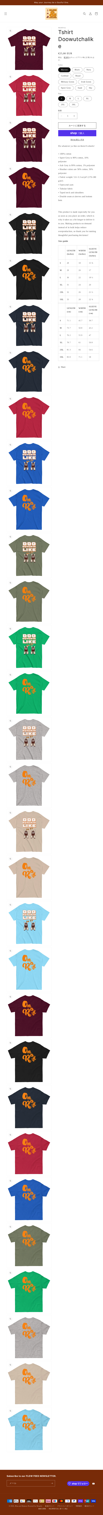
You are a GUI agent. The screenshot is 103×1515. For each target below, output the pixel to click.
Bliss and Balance (21, 1506)
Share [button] (63, 367)
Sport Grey (66, 88)
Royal (78, 76)
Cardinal (65, 76)
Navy (89, 70)
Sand (80, 88)
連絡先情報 (42, 1508)
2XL (63, 105)
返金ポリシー (49, 1506)
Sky (90, 88)
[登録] (52, 1483)
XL (87, 99)
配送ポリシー (89, 1506)
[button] (6, 14)
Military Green (67, 82)
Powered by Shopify (35, 1506)
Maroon (64, 70)
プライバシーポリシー (65, 1506)
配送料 (66, 57)
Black (77, 70)
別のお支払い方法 (77, 140)
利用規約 (79, 1506)
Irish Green (86, 82)
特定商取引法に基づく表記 (58, 1508)
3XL (74, 105)
